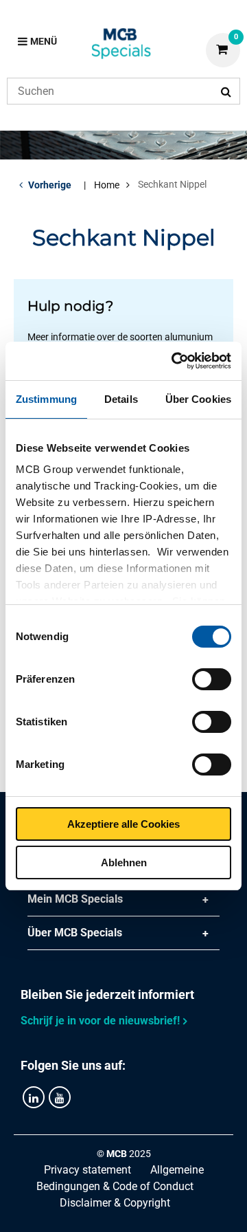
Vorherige (49, 184)
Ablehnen (124, 862)
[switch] (211, 679)
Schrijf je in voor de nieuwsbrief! (100, 1020)
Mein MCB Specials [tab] (75, 898)
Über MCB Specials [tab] (74, 932)
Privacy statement (87, 1169)
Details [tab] (121, 399)
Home (106, 184)
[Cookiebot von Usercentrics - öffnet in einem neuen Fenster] (174, 361)
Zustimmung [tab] (46, 399)
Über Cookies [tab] (198, 399)
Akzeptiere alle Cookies (123, 824)
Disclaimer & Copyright (115, 1202)
